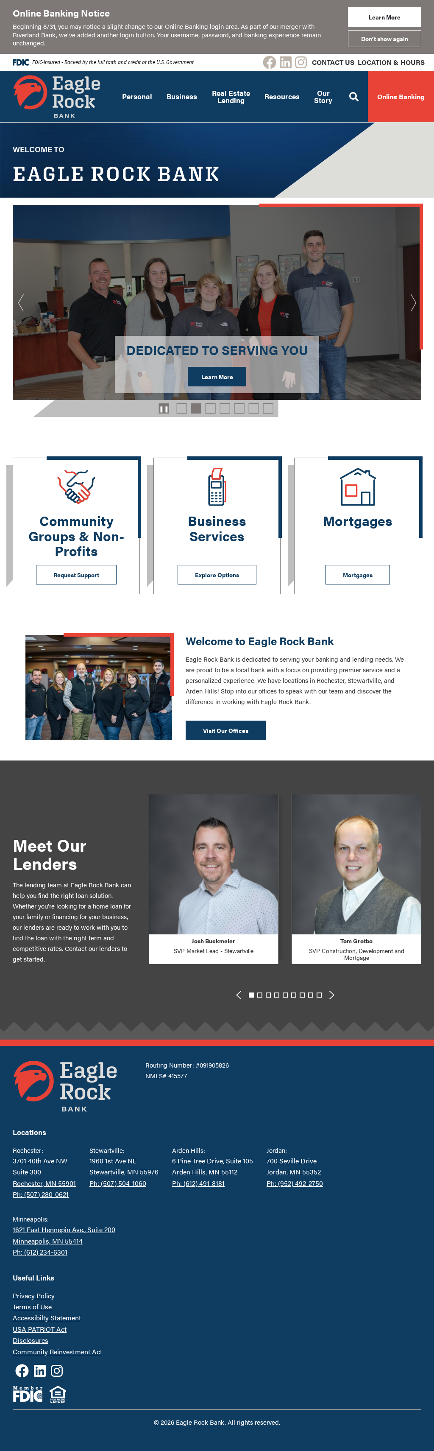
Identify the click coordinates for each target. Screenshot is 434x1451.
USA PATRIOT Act (40, 1329)
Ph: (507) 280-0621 (41, 1194)
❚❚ (164, 408)
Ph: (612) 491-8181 (198, 1183)
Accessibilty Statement (47, 1317)
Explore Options (217, 574)
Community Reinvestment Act (57, 1351)
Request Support (76, 574)
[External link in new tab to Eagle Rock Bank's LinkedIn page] (285, 62)
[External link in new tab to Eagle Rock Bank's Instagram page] (301, 62)
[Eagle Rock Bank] (57, 96)
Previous (21, 302)
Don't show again (384, 38)
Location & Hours (391, 62)
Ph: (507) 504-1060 (117, 1183)
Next (412, 302)
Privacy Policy (34, 1295)
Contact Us (333, 62)
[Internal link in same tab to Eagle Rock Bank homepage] (65, 1086)
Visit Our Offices (225, 730)
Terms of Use (32, 1306)
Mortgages (358, 574)
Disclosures (30, 1340)
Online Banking (401, 96)
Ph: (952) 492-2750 (295, 1183)
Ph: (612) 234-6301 (40, 1252)
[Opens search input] (354, 96)
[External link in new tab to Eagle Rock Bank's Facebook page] (269, 62)
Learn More (385, 17)
